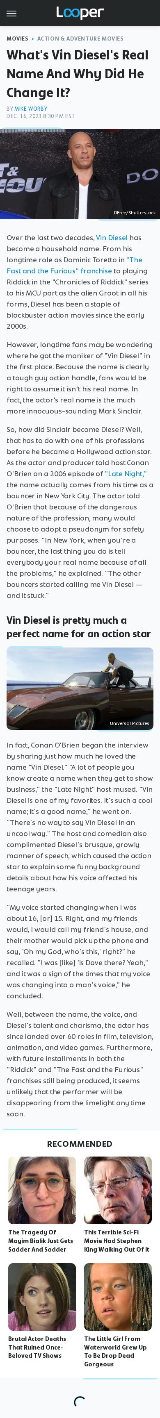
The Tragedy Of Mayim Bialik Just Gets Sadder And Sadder (40, 1241)
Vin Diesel (112, 238)
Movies (18, 38)
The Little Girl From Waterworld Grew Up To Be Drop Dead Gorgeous (115, 1351)
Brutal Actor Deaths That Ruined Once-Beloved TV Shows (37, 1347)
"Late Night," (126, 474)
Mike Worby (30, 108)
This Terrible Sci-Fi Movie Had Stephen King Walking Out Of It (116, 1241)
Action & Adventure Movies (80, 38)
